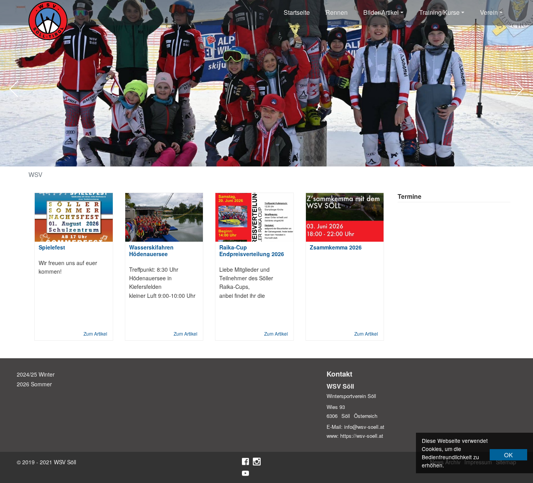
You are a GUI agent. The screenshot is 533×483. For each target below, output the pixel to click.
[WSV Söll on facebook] (245, 461)
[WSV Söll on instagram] (257, 461)
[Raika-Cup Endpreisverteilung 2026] (254, 217)
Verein (489, 12)
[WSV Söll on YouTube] (245, 473)
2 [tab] (225, 159)
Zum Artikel (95, 333)
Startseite (297, 12)
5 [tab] (261, 159)
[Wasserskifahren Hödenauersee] (164, 217)
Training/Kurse (439, 12)
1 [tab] (214, 159)
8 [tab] (296, 159)
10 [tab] (319, 159)
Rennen (336, 12)
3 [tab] (237, 159)
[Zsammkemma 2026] (345, 217)
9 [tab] (307, 159)
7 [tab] (284, 159)
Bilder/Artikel (381, 12)
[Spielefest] (74, 217)
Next (515, 89)
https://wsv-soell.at (361, 435)
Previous (17, 89)
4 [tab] (249, 159)
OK (508, 455)
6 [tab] (272, 159)
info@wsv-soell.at (364, 426)
